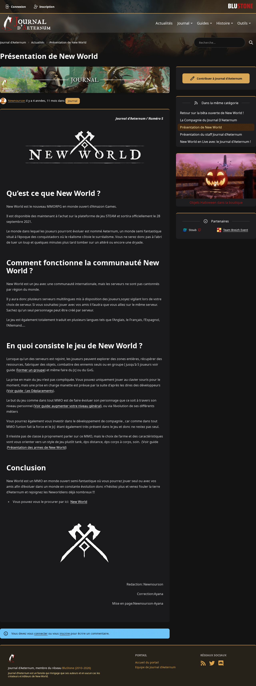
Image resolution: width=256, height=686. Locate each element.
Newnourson (16, 101)
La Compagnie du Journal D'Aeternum (208, 120)
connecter (41, 633)
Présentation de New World (68, 42)
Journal (183, 23)
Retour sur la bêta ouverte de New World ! (212, 113)
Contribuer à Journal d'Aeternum (219, 78)
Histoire (223, 23)
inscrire (65, 633)
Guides (203, 23)
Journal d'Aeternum (13, 42)
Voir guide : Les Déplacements (30, 391)
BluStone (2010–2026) (76, 668)
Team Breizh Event (235, 230)
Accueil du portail (147, 662)
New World (78, 501)
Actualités (164, 23)
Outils (242, 23)
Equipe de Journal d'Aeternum (155, 667)
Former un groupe (31, 370)
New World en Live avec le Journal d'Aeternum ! (215, 141)
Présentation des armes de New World (36, 447)
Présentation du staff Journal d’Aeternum (211, 134)
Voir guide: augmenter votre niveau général (67, 406)
